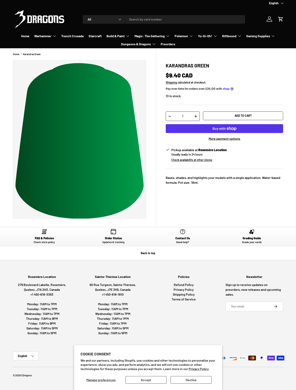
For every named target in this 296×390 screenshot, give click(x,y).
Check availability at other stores (191, 160)
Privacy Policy (199, 369)
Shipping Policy (184, 294)
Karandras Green (32, 54)
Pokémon (181, 36)
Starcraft (95, 36)
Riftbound (229, 36)
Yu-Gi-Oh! (205, 36)
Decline (191, 380)
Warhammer (42, 36)
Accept (146, 380)
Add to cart (243, 115)
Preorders (168, 44)
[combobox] (164, 19)
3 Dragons (26, 375)
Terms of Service (184, 299)
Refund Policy (184, 285)
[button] (280, 19)
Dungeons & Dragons (136, 44)
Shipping (171, 82)
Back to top (148, 253)
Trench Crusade (72, 36)
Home (25, 36)
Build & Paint (116, 36)
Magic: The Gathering (150, 36)
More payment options (224, 138)
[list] (79, 139)
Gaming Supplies (258, 36)
